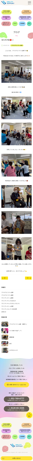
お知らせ (3, 312)
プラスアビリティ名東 (16, 45)
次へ (28, 278)
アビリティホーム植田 (7, 298)
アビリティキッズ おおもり (8, 301)
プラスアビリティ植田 (7, 295)
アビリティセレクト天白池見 (9, 309)
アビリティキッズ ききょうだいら (10, 303)
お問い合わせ (16, 458)
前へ (5, 278)
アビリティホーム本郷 (7, 306)
